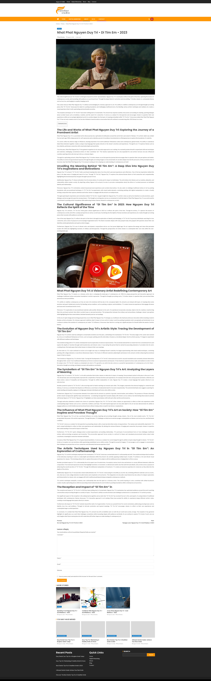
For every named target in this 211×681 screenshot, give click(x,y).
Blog (89, 1)
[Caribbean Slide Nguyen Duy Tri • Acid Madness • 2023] (93, 598)
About (84, 1)
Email (59, 564)
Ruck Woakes (61, 37)
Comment (60, 534)
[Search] (149, 19)
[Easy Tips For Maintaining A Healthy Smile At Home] (93, 629)
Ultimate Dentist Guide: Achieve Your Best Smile (69, 670)
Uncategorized (62, 635)
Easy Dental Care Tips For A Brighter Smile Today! (70, 656)
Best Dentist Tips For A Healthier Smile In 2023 (69, 665)
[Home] (58, 19)
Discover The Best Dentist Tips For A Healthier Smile (71, 675)
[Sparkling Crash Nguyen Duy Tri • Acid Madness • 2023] (68, 598)
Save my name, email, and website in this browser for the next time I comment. (80, 576)
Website (59, 570)
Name (59, 558)
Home (68, 1)
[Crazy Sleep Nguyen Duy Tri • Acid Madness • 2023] (118, 598)
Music (59, 28)
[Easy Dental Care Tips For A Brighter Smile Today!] (68, 629)
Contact (94, 1)
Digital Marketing (76, 1)
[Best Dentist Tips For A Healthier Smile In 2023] (118, 629)
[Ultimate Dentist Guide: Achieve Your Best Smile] (143, 629)
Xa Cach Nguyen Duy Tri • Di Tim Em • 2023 (69, 522)
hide (65, 123)
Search (127, 651)
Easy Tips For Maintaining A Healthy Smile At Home (70, 661)
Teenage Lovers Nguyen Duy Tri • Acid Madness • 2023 (138, 522)
